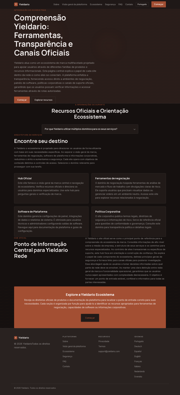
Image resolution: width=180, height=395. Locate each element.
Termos (101, 346)
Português (142, 4)
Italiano (137, 366)
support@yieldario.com (109, 351)
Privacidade (103, 341)
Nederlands (139, 371)
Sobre (56, 4)
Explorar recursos (43, 100)
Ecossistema (96, 4)
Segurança (110, 4)
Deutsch (138, 346)
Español (137, 351)
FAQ (120, 4)
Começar (158, 4)
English (137, 356)
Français (138, 361)
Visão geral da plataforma (74, 4)
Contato (129, 4)
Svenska (138, 376)
